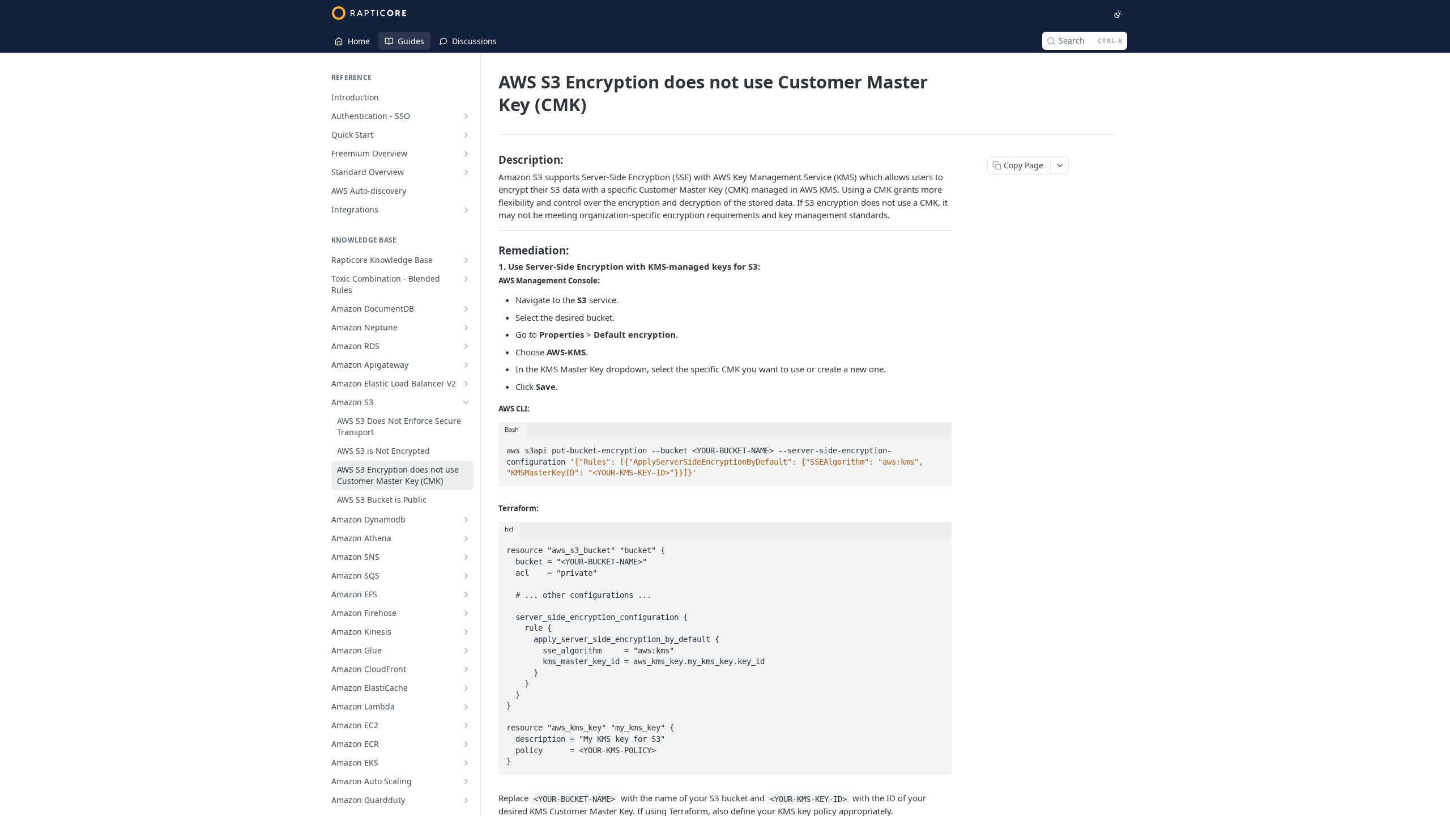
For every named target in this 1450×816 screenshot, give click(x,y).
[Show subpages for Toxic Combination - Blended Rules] (466, 278)
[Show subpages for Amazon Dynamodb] (466, 519)
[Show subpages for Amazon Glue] (466, 650)
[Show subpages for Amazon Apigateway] (466, 364)
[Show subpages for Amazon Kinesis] (466, 631)
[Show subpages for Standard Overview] (466, 172)
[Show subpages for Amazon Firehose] (466, 613)
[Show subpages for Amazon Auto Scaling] (466, 781)
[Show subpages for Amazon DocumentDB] (466, 308)
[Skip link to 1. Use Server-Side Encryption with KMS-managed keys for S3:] (491, 266)
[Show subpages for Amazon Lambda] (466, 706)
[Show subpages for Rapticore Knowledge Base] (466, 260)
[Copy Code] (938, 447)
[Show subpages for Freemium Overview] (466, 153)
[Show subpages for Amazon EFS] (466, 594)
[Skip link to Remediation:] (491, 250)
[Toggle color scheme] (1118, 14)
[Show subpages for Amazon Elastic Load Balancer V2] (466, 383)
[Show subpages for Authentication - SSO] (466, 116)
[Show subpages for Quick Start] (466, 134)
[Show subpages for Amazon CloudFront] (466, 669)
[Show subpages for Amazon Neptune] (466, 327)
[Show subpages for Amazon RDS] (466, 346)
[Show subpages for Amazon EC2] (466, 725)
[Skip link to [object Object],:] (491, 280)
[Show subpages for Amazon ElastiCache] (466, 687)
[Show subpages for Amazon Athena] (466, 538)
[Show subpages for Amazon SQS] (466, 575)
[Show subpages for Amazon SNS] (466, 557)
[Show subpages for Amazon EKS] (466, 762)
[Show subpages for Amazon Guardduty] (466, 800)
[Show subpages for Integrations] (466, 209)
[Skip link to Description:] (491, 159)
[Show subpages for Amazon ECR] (466, 744)
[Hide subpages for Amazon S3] (466, 402)
